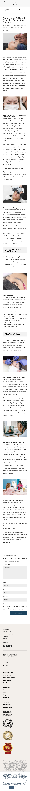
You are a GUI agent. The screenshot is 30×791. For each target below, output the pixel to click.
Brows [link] (19, 25)
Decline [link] (18, 788)
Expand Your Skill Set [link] (8, 27)
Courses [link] (23, 25)
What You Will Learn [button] (13, 334)
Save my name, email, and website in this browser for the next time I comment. (15, 608)
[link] (6, 9)
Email (5, 589)
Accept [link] (11, 788)
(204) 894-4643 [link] (7, 632)
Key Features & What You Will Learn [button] (13, 250)
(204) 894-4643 (10, 2)
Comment (6, 565)
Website (5, 597)
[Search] (22, 9)
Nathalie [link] (7, 25)
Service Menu (18, 2)
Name (5, 582)
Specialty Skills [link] (19, 27)
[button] (25, 9)
